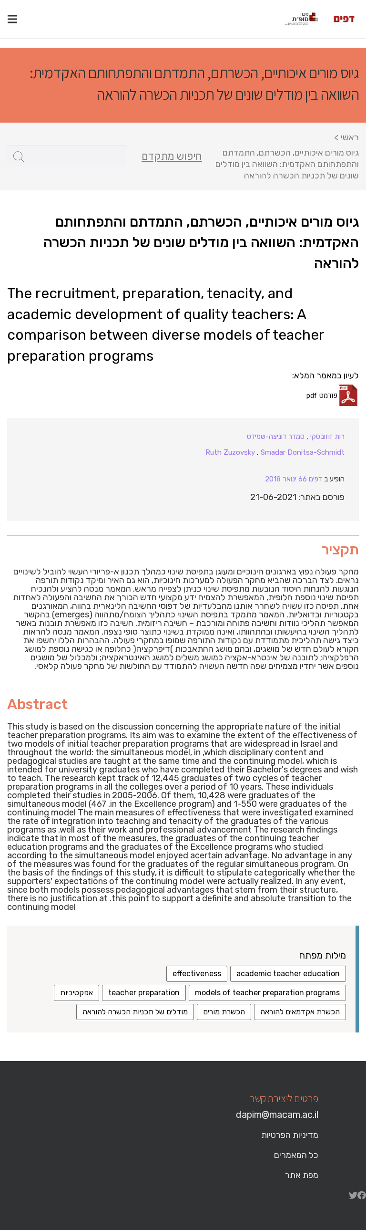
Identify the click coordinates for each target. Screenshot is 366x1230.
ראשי (350, 137)
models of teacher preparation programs (267, 992)
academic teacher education (288, 973)
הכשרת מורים (224, 1011)
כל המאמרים (296, 1155)
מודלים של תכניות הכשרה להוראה (135, 1011)
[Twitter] (353, 1195)
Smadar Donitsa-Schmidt (303, 452)
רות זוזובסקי (327, 436)
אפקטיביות (76, 992)
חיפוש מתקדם (172, 156)
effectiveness (197, 973)
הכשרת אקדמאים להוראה (300, 1011)
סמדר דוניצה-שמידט (276, 436)
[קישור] (344, 19)
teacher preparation (144, 992)
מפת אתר (301, 1175)
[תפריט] (12, 19)
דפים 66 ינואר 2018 (293, 479)
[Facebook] (361, 1195)
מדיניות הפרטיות (289, 1135)
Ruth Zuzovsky (230, 452)
